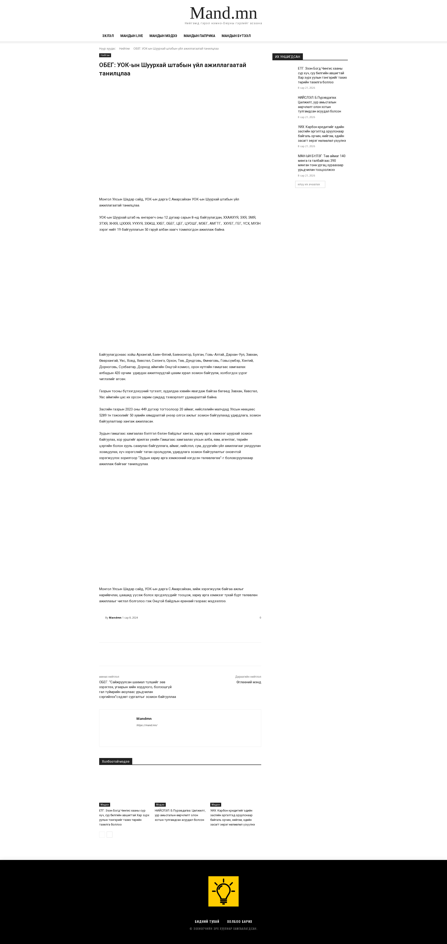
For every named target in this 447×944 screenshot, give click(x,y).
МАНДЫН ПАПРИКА (199, 36)
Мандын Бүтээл (236, 36)
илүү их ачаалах (309, 184)
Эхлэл (108, 36)
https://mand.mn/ (146, 725)
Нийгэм (124, 49)
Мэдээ (105, 804)
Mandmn (115, 617)
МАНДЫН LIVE (131, 36)
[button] (342, 36)
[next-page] (109, 835)
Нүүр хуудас (107, 49)
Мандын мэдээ (163, 36)
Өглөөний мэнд (249, 682)
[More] (218, 629)
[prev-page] (102, 835)
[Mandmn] (102, 617)
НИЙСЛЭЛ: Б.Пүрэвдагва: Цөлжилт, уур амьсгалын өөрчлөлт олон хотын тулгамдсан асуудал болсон (180, 815)
